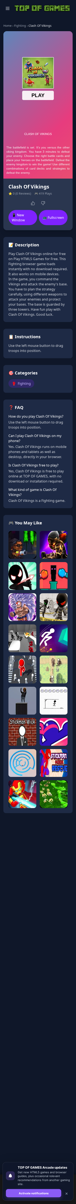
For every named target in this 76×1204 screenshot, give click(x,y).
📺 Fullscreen (53, 217)
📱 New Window (18, 217)
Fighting (20, 26)
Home (7, 26)
